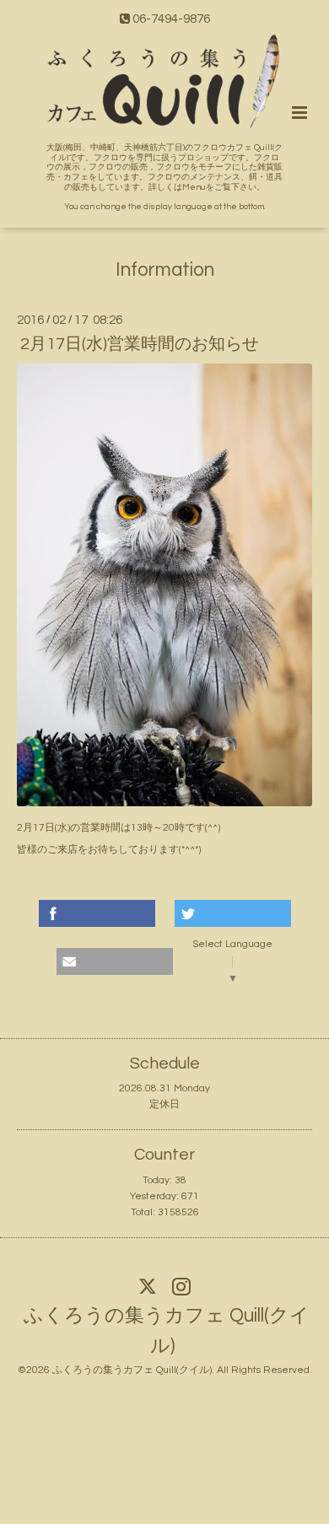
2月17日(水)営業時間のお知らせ (139, 344)
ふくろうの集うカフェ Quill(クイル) (167, 1331)
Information (165, 270)
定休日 (164, 1104)
